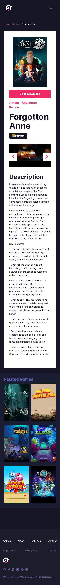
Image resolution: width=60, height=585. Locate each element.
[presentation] (13, 157)
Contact (52, 540)
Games (15, 24)
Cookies (53, 550)
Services (36, 540)
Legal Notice (9, 550)
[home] (8, 8)
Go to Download (30, 93)
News (21, 540)
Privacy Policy (32, 550)
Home (7, 24)
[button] (51, 8)
